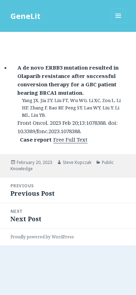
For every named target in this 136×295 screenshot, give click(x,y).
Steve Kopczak (77, 162)
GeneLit (25, 15)
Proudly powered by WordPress (42, 237)
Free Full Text (70, 139)
